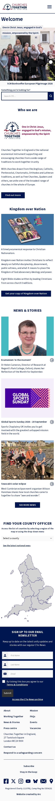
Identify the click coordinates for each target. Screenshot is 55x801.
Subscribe (29, 766)
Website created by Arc (28, 794)
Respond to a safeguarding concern (23, 753)
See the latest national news (17, 545)
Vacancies (35, 728)
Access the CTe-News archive (27, 699)
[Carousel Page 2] (51, 57)
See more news (27, 505)
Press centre (10, 728)
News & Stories (12, 722)
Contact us (10, 747)
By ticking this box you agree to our (25, 683)
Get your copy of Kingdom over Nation (26, 293)
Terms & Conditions (17, 684)
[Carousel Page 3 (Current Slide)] (51, 62)
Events (33, 722)
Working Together (13, 716)
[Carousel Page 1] (51, 52)
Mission (34, 710)
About (7, 710)
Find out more (13, 195)
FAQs (32, 716)
